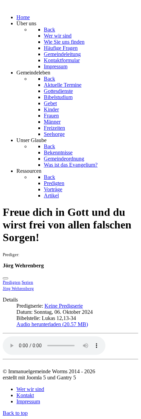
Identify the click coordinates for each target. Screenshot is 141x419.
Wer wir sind (30, 389)
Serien (27, 282)
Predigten (12, 282)
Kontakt (25, 395)
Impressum (28, 401)
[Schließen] (5, 278)
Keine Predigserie (63, 306)
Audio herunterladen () (52, 324)
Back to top (15, 413)
